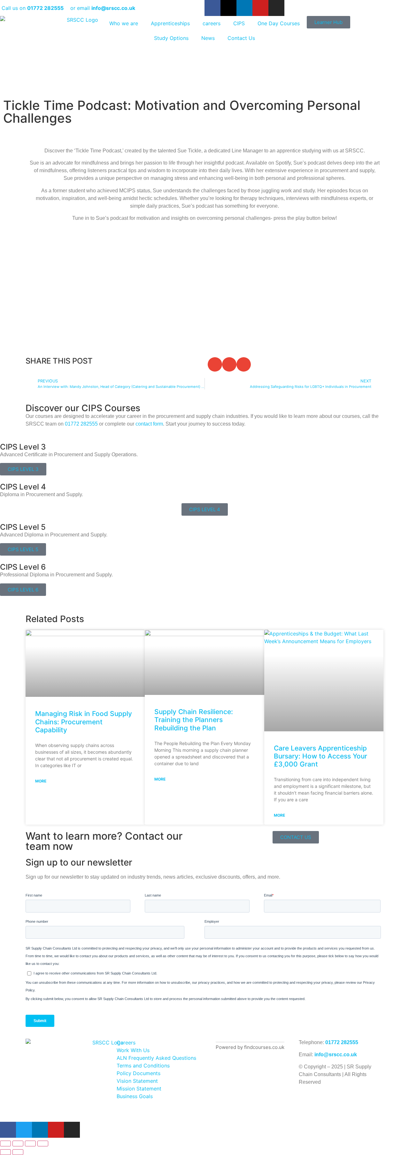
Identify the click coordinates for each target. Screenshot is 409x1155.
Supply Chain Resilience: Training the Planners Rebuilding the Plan (193, 720)
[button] (215, 364)
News (208, 38)
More (40, 781)
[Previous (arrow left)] (5, 1152)
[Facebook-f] (212, 8)
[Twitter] (24, 1130)
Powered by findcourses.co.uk (250, 1047)
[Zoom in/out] (5, 1143)
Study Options (171, 38)
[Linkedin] (244, 8)
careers (211, 23)
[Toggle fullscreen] (17, 1143)
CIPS (239, 23)
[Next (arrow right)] (17, 1152)
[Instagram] (276, 8)
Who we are (123, 23)
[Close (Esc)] (42, 1143)
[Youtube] (260, 8)
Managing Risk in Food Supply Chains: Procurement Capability (83, 722)
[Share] (30, 1143)
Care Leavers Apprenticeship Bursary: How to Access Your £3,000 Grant (320, 756)
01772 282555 (341, 1042)
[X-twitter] (228, 8)
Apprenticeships (170, 23)
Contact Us (241, 38)
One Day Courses (279, 23)
